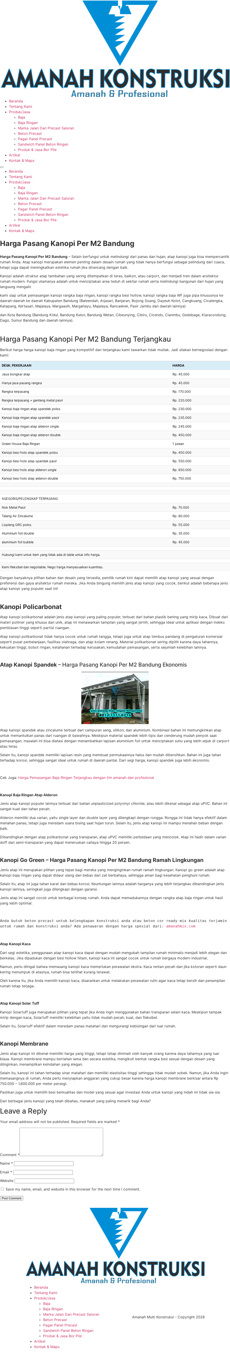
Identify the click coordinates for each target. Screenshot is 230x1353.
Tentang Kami (20, 106)
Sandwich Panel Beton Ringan (43, 144)
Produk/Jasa (19, 112)
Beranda (16, 101)
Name (6, 1163)
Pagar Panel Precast (35, 139)
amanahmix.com (180, 926)
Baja (21, 117)
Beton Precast (30, 133)
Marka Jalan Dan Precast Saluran (46, 128)
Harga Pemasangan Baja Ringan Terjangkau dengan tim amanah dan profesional (86, 777)
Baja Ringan (28, 122)
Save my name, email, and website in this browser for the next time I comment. (73, 1189)
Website (6, 1180)
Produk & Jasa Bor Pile (37, 149)
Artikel (14, 155)
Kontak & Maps (21, 160)
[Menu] (2, 167)
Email (6, 1172)
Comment (10, 1154)
